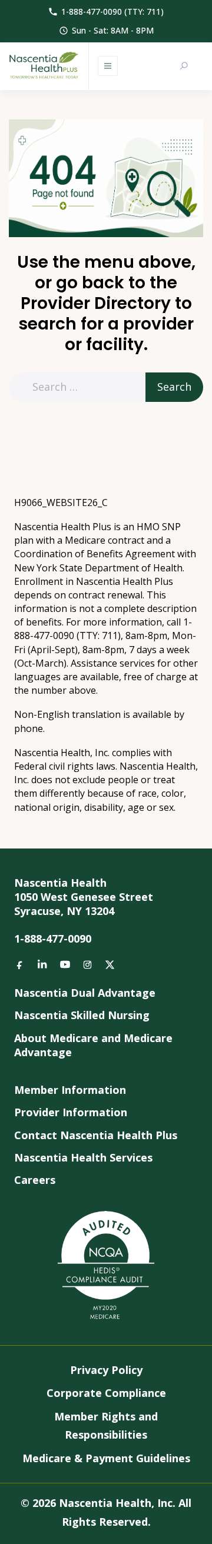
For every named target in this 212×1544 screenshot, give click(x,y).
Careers (34, 1180)
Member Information (70, 1090)
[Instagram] (87, 964)
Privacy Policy (106, 1370)
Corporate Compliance (106, 1393)
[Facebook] (20, 964)
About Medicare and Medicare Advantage (93, 1045)
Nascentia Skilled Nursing (82, 1015)
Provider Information (70, 1112)
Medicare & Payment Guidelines (106, 1458)
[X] (109, 964)
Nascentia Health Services (83, 1157)
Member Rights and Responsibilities (106, 1425)
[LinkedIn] (42, 964)
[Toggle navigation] (108, 66)
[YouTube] (65, 964)
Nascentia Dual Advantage (84, 993)
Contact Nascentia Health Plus (95, 1135)
